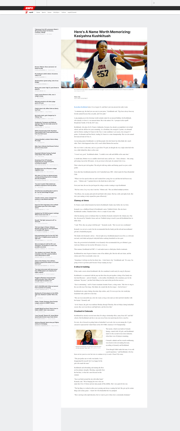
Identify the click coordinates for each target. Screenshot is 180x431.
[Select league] (30, 3)
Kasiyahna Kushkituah (81, 107)
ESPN (29, 8)
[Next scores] (154, 3)
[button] (149, 8)
